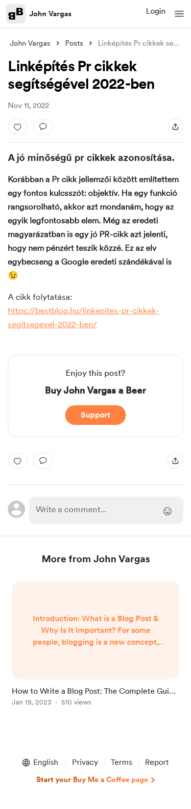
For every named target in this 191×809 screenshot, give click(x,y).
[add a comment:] (43, 126)
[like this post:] (17, 126)
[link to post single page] (95, 645)
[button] (179, 14)
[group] (95, 649)
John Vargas (50, 13)
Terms (121, 762)
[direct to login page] (106, 510)
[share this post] (175, 126)
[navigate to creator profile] (15, 14)
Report (156, 762)
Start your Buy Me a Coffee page (92, 779)
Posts (74, 43)
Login (156, 11)
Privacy (85, 762)
